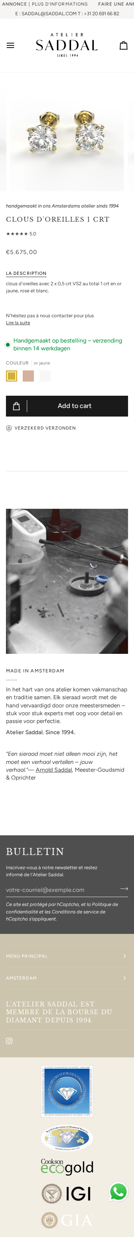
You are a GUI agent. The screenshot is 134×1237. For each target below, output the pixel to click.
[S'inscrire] (122, 889)
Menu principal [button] (27, 956)
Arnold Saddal (54, 769)
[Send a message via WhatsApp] (118, 1192)
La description (26, 273)
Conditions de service (75, 912)
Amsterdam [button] (21, 978)
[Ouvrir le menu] (17, 45)
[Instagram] (9, 1041)
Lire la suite (18, 322)
